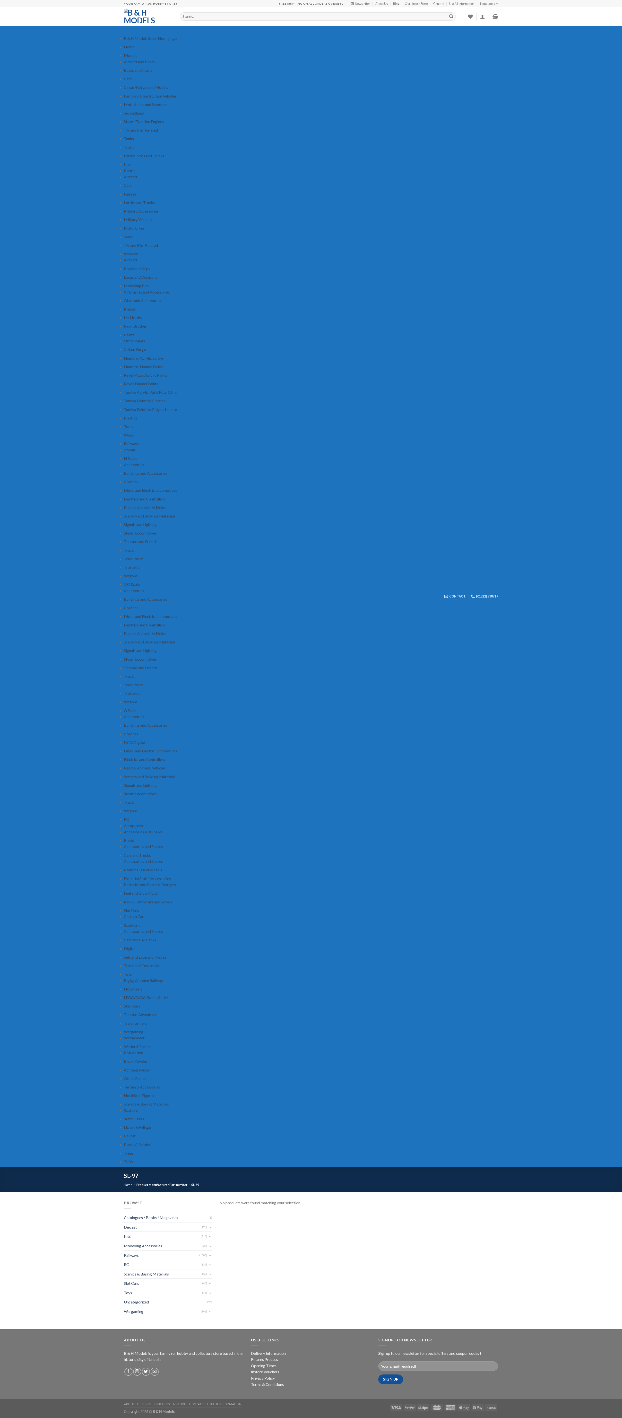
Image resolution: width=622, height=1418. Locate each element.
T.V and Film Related (141, 130)
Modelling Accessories (143, 1245)
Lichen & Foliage (137, 1127)
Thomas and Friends (140, 541)
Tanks (129, 138)
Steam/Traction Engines (144, 121)
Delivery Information (268, 1353)
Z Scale (130, 449)
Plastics (130, 418)
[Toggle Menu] (128, 30)
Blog (396, 4)
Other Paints (134, 341)
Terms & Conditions (267, 1384)
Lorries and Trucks (139, 202)
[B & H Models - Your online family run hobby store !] (148, 16)
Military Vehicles (138, 219)
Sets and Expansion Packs (145, 957)
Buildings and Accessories (145, 473)
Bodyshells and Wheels (143, 869)
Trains (129, 147)
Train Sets (132, 567)
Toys (128, 974)
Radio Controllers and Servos (148, 902)
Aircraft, (131, 260)
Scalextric (132, 925)
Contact (438, 4)
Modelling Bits (136, 285)
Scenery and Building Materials (149, 516)
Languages (487, 4)
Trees (128, 1153)
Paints (129, 334)
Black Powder (135, 1061)
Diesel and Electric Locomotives (150, 490)
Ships (128, 236)
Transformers (135, 1023)
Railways (131, 443)
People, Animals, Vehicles (145, 507)
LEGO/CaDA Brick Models (146, 997)
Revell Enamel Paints (141, 383)
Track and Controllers (142, 965)
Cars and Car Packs (140, 939)
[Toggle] (210, 1227)
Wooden (131, 253)
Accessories (134, 464)
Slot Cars (131, 910)
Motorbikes (134, 228)
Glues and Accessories (142, 300)
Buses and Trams (138, 70)
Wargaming (133, 1031)
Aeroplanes (133, 825)
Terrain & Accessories (142, 1087)
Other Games (135, 1078)
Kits (127, 164)
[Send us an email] (155, 1372)
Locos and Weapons (140, 277)
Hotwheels (133, 989)
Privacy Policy (263, 1378)
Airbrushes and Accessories (147, 292)
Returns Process (264, 1359)
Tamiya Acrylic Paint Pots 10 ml (150, 392)
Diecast (130, 55)
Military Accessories (141, 211)
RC (126, 819)
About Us (381, 4)
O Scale (130, 710)
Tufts (128, 1161)
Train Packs (134, 558)
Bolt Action (133, 1052)
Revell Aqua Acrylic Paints (145, 375)
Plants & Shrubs (137, 1144)
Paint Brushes (135, 326)
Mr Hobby (133, 317)
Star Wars (132, 1006)
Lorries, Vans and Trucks (144, 155)
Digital (129, 948)
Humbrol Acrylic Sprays (144, 358)
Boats (129, 840)
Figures (130, 194)
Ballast (130, 1135)
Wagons (131, 575)
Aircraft (130, 176)
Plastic (129, 170)
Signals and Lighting (140, 524)
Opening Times (263, 1365)
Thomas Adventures (140, 1014)
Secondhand (134, 113)
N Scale (130, 458)
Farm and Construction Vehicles (150, 96)
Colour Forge (135, 349)
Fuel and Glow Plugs (140, 893)
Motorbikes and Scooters (145, 104)
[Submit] (451, 16)
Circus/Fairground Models (146, 87)
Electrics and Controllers (144, 499)
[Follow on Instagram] (137, 1372)
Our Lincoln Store (416, 4)
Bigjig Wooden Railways (144, 980)
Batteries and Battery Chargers (150, 884)
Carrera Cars (134, 916)
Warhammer (134, 1037)
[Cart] (495, 16)
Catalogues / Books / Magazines (151, 1217)
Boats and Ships (137, 268)
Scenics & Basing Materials (146, 1104)
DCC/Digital (134, 742)
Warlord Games (137, 1046)
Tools (128, 426)
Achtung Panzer (137, 1070)
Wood (129, 435)
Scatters (131, 1110)
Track (129, 550)
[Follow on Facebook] (128, 1372)
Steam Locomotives (140, 533)
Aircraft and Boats (139, 61)
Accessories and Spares (143, 831)
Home (129, 47)
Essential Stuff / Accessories (147, 878)
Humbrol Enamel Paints (143, 366)
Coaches (131, 481)
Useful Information (462, 4)
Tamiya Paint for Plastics (144, 400)
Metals (130, 309)
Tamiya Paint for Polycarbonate (150, 409)
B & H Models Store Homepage (150, 38)
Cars (128, 78)
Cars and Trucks (137, 855)
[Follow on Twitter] (146, 1372)
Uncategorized (136, 1302)
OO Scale (132, 584)
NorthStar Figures (139, 1095)
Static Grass (134, 1118)
